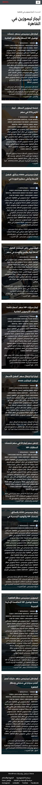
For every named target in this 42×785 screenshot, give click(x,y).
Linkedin (16, 783)
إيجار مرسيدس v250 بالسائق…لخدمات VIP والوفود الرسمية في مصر (22, 516)
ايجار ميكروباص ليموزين (23, 70)
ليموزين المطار (32, 82)
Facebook (35, 783)
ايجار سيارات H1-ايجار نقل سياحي (27, 464)
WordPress (12, 774)
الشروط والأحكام (8, 778)
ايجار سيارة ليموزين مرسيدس (15, 631)
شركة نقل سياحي (32, 733)
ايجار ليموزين (15, 58)
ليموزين (12, 80)
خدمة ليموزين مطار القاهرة (17, 343)
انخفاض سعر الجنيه (14, 398)
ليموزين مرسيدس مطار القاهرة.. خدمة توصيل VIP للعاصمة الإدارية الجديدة (21, 602)
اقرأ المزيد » (27, 96)
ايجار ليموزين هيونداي (18, 472)
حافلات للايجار (16, 726)
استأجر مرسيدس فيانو (22, 200)
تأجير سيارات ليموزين (26, 139)
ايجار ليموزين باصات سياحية (22, 269)
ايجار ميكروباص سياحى (24, 274)
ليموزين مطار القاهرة (13, 484)
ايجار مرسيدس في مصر (19, 65)
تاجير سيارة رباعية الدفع (23, 341)
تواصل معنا (6, 780)
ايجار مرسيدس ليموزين (25, 338)
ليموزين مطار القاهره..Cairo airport (24, 486)
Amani (32, 43)
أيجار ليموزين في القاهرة (20, 129)
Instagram (6, 783)
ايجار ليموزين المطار (24, 60)
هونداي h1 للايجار (32, 489)
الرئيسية (37, 12)
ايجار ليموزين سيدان (19, 636)
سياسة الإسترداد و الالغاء (23, 780)
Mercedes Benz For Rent (22, 193)
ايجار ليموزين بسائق (25, 62)
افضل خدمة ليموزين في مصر (19, 55)
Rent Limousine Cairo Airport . (17, 457)
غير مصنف (25, 484)
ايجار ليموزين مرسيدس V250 (16, 543)
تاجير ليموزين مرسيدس (23, 220)
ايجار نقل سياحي (25, 277)
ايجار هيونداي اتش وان (18, 477)
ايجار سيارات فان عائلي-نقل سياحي (26, 400)
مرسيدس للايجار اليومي (29, 225)
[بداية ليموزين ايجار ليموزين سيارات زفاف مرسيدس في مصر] (5, 2)
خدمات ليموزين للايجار (16, 75)
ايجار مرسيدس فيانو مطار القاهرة (26, 555)
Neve (32, 774)
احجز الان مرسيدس (22, 53)
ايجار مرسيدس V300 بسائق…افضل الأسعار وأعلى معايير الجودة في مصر (22, 179)
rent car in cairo (25, 48)
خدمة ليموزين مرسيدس (29, 77)
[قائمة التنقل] (38, 2)
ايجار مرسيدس (12, 62)
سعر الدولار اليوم (32, 346)
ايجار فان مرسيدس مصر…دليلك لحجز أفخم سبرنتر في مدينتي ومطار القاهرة (21, 683)
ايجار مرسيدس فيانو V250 (24, 550)
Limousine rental (15, 454)
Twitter (25, 783)
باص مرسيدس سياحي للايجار (22, 72)
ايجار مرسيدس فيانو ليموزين (22, 215)
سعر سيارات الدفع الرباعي (19, 144)
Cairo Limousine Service (14, 45)
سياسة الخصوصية (23, 778)
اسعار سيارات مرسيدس (22, 704)
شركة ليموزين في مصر (24, 80)
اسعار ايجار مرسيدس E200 (21, 623)
